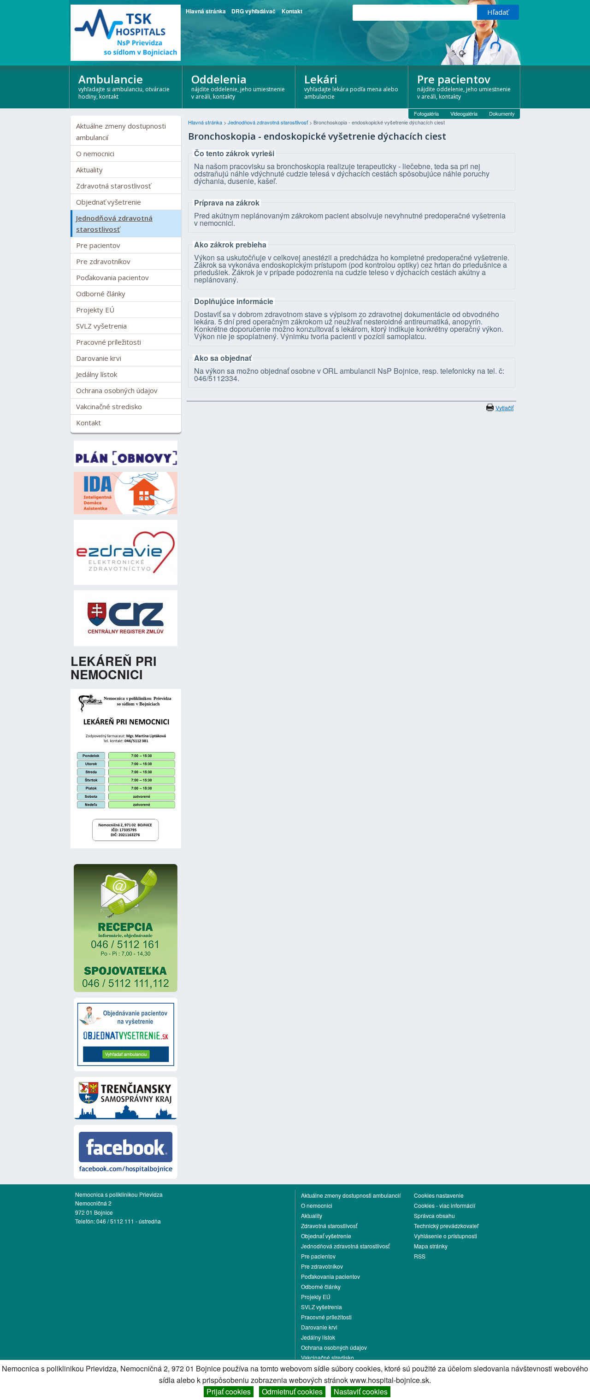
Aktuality (89, 169)
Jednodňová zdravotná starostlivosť (114, 223)
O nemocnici (95, 153)
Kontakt (292, 11)
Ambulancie (124, 86)
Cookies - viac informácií (444, 1205)
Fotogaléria (426, 113)
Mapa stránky (431, 1246)
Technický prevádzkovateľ (446, 1225)
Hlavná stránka (206, 11)
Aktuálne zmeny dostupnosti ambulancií (121, 131)
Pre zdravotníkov (103, 261)
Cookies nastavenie (439, 1195)
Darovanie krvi (98, 358)
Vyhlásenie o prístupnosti (445, 1236)
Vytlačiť (504, 408)
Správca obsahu (434, 1215)
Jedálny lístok (96, 374)
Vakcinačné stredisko (109, 406)
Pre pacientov (464, 86)
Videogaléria (464, 113)
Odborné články (100, 293)
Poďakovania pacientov (112, 277)
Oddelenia (238, 86)
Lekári (351, 86)
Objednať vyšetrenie (108, 201)
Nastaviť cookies (361, 1391)
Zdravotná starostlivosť (113, 185)
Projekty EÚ (95, 309)
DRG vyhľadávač (253, 11)
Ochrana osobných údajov (117, 390)
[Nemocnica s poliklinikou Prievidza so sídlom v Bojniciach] (126, 33)
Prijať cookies (228, 1391)
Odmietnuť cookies (292, 1391)
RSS (419, 1256)
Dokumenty (502, 113)
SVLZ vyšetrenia (101, 325)
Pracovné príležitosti (108, 342)
